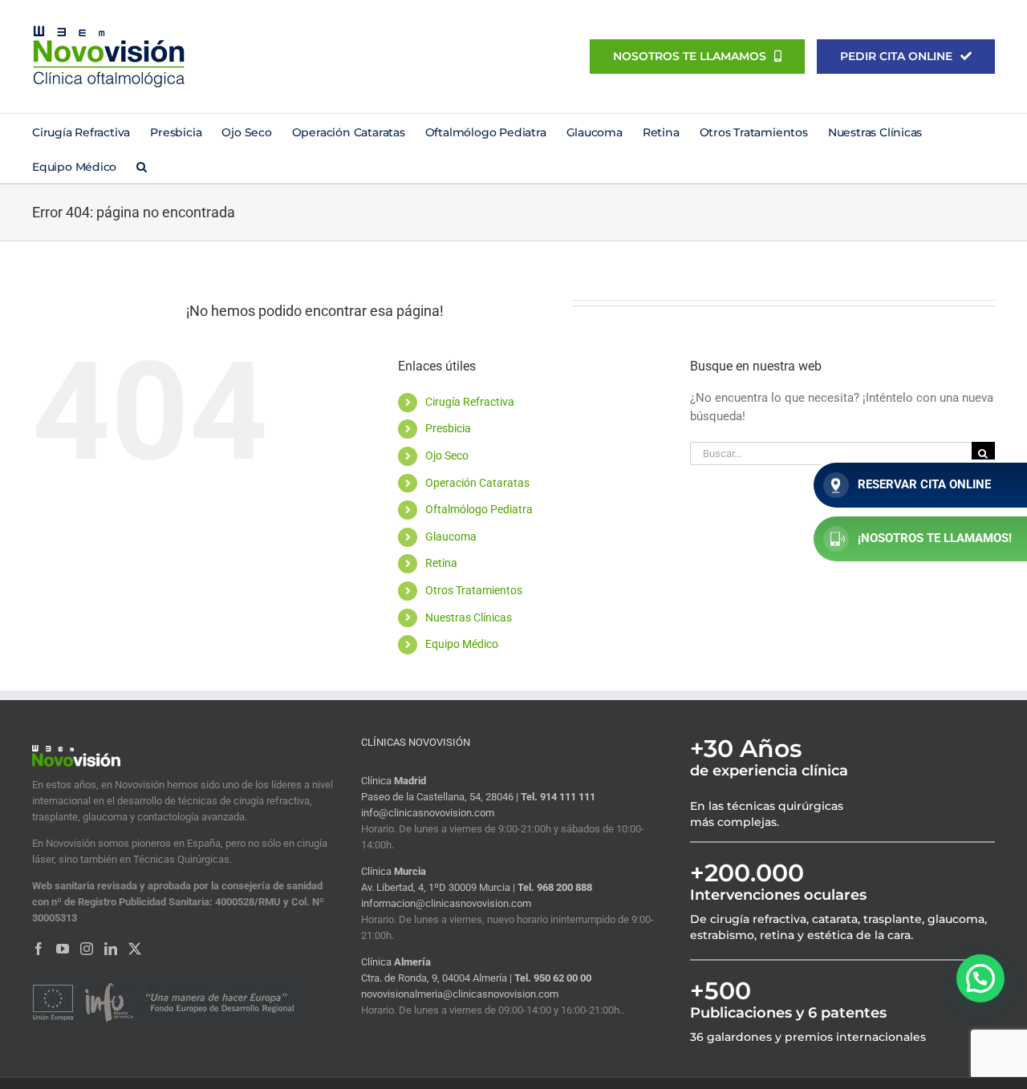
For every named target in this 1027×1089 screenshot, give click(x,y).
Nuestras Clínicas (468, 617)
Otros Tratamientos (473, 590)
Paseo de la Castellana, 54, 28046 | (441, 797)
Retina (441, 563)
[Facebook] (38, 948)
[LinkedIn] (110, 948)
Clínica (393, 781)
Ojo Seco (447, 455)
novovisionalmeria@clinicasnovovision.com (459, 994)
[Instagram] (86, 948)
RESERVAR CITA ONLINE (924, 484)
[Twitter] (134, 948)
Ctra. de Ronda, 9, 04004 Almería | (437, 978)
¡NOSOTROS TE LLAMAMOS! (935, 538)
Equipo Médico (461, 644)
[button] (141, 165)
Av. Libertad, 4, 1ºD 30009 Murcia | (439, 887)
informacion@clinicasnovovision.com (446, 903)
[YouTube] (62, 948)
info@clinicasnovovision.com (427, 813)
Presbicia (448, 428)
